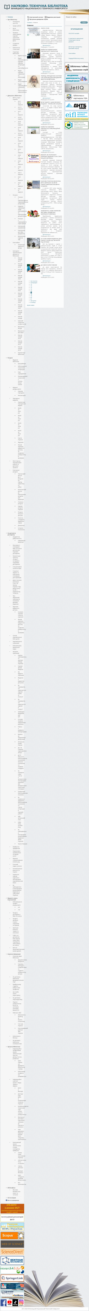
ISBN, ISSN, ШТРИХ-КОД (20, 824)
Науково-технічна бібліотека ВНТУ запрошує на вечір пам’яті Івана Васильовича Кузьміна (51, 183)
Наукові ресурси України (20, 507)
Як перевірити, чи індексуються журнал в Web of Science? (22, 691)
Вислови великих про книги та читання (16, 1192)
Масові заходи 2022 (20, 288)
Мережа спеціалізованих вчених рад (18, 860)
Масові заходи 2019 (20, 271)
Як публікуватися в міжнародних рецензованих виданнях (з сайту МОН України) (17, 890)
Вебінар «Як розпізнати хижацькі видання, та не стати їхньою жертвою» (51, 156)
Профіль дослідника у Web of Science (17, 914)
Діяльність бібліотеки (15, 95)
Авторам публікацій (16, 652)
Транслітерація (22, 844)
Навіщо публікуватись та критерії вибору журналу (22, 659)
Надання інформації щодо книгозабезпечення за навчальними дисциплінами (24, 211)
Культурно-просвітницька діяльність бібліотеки (17, 253)
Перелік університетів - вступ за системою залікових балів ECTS (17, 1006)
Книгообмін (16, 242)
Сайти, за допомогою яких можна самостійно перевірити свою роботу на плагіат (16, 940)
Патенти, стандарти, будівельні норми (21, 520)
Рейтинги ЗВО (17, 1013)
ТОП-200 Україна (20, 1024)
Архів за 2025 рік (19, 433)
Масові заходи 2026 (20, 312)
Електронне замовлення (21, 227)
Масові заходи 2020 (20, 277)
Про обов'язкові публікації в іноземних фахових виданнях (16, 600)
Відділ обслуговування (22, 80)
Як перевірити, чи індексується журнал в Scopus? (22, 704)
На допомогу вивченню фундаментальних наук (18, 979)
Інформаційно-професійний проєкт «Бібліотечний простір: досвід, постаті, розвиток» (17, 1053)
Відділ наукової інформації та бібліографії (21, 74)
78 (31, 294)
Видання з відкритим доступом (21, 680)
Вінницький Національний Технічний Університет (44, 1309)
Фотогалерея (12, 1198)
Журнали (20, 442)
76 (31, 291)
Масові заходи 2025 (20, 306)
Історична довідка (16, 44)
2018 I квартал (20, 118)
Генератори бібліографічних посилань (23, 793)
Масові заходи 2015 (20, 342)
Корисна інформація (14, 954)
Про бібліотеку (12, 19)
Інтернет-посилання (21, 528)
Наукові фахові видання (20, 667)
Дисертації (21, 525)
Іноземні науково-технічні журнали (20, 614)
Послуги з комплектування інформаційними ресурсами (23, 200)
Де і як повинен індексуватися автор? (22, 750)
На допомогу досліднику (12, 534)
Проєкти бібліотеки (14, 1047)
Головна (10, 17)
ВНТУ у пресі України (16, 98)
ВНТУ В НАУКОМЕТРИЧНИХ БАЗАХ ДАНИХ (19, 949)
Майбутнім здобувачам (16, 847)
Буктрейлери (22, 363)
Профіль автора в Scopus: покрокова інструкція (16, 922)
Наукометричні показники (17, 642)
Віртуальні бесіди (21, 327)
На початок (34, 281)
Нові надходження (22, 373)
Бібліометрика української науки (17, 647)
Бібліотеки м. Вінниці (17, 1037)
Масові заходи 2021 (20, 283)
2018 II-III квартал (20, 123)
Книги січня (45, 28)
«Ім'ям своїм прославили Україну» (21, 1155)
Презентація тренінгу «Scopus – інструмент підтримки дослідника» (16, 560)
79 (31, 296)
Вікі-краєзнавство (22, 1183)
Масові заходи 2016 (20, 336)
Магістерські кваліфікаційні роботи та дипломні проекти (17, 464)
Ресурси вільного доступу (20, 513)
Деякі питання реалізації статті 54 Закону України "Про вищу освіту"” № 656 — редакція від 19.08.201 (17, 586)
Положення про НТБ (16, 22)
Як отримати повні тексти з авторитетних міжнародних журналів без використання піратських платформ (22, 780)
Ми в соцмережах (13, 1200)
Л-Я (19, 910)
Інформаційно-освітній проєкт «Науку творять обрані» (17, 1083)
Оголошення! (77, 29)
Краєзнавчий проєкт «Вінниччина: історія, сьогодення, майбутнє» (17, 1146)
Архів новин (30, 305)
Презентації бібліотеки (21, 353)
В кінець (33, 302)
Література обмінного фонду (21, 246)
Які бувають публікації (21, 673)
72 (31, 284)
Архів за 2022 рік (19, 410)
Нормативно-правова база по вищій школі (17, 853)
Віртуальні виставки (21, 331)
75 (31, 289)
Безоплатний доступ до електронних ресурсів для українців (22, 494)
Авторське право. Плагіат (21, 743)
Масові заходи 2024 (20, 300)
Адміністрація (22, 55)
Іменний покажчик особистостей (22, 322)
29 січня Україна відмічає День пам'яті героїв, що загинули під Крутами (51, 240)
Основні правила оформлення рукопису (22, 721)
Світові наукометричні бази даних (17, 637)
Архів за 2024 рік (19, 425)
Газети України (20, 439)
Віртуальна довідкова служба (38, 19)
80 (31, 297)
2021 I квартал (20, 173)
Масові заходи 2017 (20, 259)
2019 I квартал (20, 134)
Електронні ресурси (16, 471)
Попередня (34, 282)
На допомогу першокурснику (17, 998)
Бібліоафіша (11, 1188)
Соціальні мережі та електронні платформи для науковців (17, 574)
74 (31, 287)
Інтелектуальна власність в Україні (17, 870)
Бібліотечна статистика (16, 48)
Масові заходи (20, 317)
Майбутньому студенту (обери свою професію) (17, 987)
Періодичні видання (16, 399)
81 (31, 299)
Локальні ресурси (20, 502)
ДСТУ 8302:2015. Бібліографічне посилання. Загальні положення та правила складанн (22, 761)
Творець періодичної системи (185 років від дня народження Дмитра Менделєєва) (51, 77)
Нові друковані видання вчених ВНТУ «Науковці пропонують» (22, 1134)
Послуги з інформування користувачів (22, 221)
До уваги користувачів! (49, 265)
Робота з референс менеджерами (22, 729)
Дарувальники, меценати (22, 960)
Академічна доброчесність (17, 537)
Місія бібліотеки (16, 29)
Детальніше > (47, 45)
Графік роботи (17, 26)
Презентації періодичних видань (22, 403)
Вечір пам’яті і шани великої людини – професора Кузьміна (51, 103)
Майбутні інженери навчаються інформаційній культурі (50, 128)
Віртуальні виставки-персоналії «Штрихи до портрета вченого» (21, 1122)
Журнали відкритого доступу (16, 608)
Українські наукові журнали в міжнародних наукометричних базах (18, 879)
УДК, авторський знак (21, 818)
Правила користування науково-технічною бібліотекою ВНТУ (17, 37)
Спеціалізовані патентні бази (17, 567)
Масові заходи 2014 (20, 348)
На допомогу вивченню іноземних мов (17, 1042)
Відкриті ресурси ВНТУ (17, 388)
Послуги (15, 195)
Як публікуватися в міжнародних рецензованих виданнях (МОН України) (22, 835)
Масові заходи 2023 (20, 294)
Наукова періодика (21, 392)
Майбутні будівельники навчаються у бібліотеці (49, 50)
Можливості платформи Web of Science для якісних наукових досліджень (17, 549)
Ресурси (10, 358)
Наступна (33, 301)
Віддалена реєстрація (53, 17)
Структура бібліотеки (16, 52)
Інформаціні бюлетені (21, 541)
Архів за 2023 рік (19, 418)
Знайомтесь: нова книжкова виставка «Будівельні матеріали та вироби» (51, 212)
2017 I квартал (20, 108)
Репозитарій (21, 395)
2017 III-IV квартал (20, 103)
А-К (19, 907)
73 (31, 286)
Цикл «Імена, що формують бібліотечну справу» (21, 1065)
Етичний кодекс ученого (17, 865)
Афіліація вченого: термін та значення (16, 930)
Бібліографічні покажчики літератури (22, 367)
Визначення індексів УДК (21, 237)
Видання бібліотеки (16, 360)
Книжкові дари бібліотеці (17, 957)
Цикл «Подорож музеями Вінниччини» (22, 1177)
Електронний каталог (36, 17)
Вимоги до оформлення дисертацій (22, 736)
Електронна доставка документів (21, 232)
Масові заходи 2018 (20, 265)
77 (31, 292)
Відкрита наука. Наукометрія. (13, 899)
